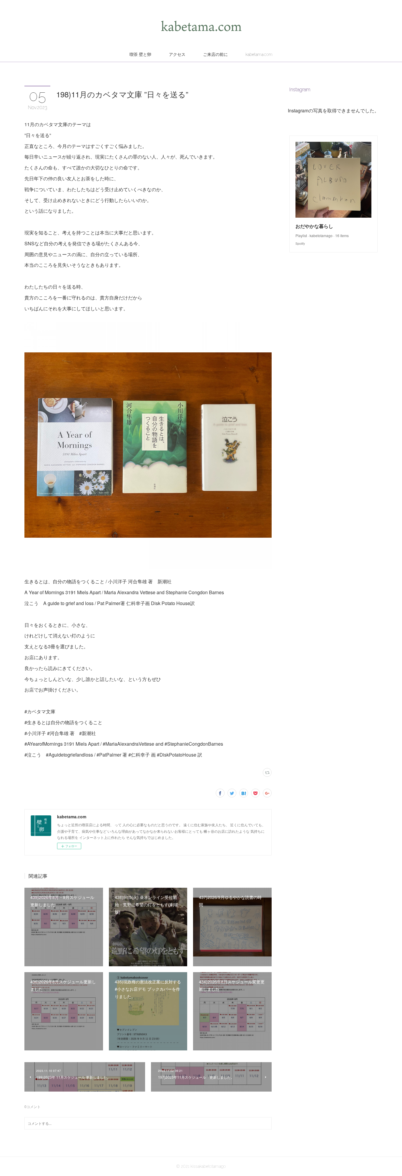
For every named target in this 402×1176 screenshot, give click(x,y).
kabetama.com (259, 54)
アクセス (177, 54)
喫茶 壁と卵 (140, 54)
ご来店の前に (215, 54)
